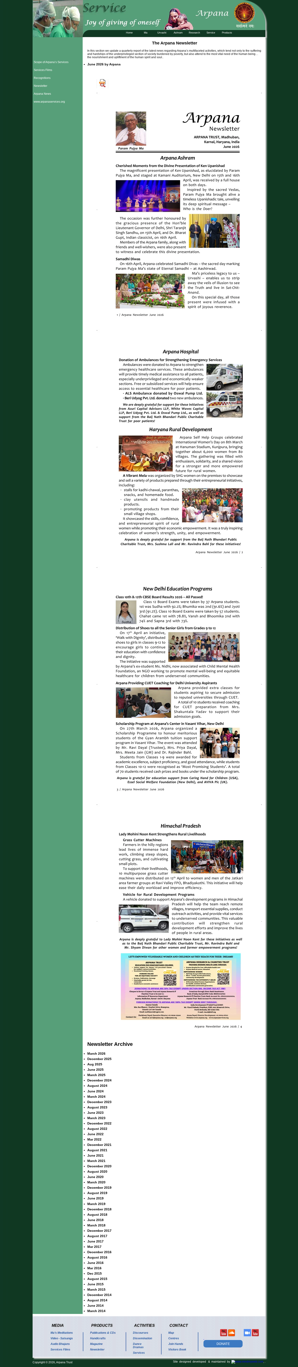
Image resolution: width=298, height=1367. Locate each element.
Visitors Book (177, 1349)
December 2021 (99, 1145)
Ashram (178, 32)
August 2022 (97, 1129)
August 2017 (97, 1236)
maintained (219, 1361)
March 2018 (96, 1225)
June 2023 (95, 1112)
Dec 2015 (94, 1273)
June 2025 (95, 1069)
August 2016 (97, 1257)
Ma (145, 32)
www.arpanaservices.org (49, 101)
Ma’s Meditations (62, 1332)
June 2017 (95, 1241)
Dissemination (142, 1338)
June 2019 (95, 1198)
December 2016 (99, 1252)
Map (171, 1332)
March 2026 (96, 1053)
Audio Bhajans (60, 1344)
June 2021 (95, 1155)
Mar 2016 (94, 1268)
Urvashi (161, 32)
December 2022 (99, 1123)
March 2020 (96, 1182)
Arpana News (42, 93)
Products (227, 32)
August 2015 (97, 1279)
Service (211, 32)
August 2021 (97, 1150)
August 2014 (97, 1300)
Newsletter (40, 86)
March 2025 (96, 1075)
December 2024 (99, 1080)
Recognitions (42, 78)
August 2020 (97, 1171)
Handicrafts (98, 1338)
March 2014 (96, 1311)
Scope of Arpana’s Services (51, 62)
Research (194, 32)
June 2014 (95, 1305)
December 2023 (99, 1102)
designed (186, 1361)
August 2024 (97, 1086)
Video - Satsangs (62, 1338)
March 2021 (96, 1161)
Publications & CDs (103, 1332)
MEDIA (58, 1325)
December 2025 (99, 1059)
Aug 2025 (94, 1064)
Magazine (96, 1344)
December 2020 (99, 1166)
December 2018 (99, 1209)
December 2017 (99, 1230)
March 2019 (96, 1204)
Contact (178, 1325)
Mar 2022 (94, 1139)
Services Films (43, 70)
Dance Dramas (138, 1345)
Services (139, 1352)
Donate (223, 1344)
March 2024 (96, 1096)
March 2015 (96, 1289)
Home (129, 32)
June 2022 (95, 1134)
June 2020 (95, 1177)
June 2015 (95, 1284)
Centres (173, 1338)
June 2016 (95, 1263)
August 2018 (97, 1214)
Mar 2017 (94, 1247)
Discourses (140, 1332)
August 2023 (97, 1107)
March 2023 (96, 1118)
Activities (144, 1325)
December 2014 (99, 1295)
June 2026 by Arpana (104, 64)
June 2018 (95, 1220)
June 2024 (95, 1091)
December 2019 (99, 1187)
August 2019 (97, 1193)
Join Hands (175, 1344)
